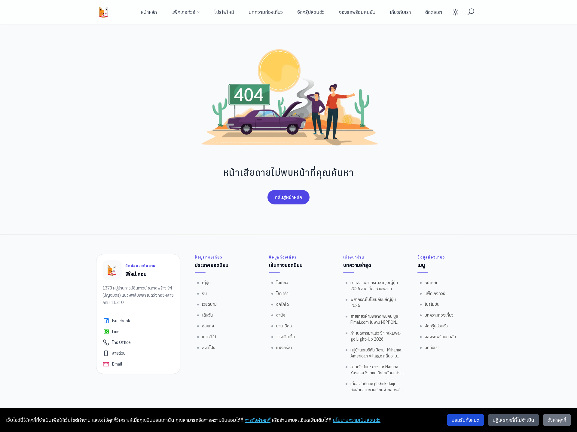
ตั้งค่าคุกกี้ (557, 420)
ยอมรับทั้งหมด (465, 420)
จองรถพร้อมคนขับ (357, 12)
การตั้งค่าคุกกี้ (257, 420)
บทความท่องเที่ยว (266, 12)
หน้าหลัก (149, 12)
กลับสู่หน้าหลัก (288, 197)
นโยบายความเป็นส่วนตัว (356, 420)
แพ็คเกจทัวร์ (183, 12)
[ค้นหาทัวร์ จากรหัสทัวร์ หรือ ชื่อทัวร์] (470, 12)
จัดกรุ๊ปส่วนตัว (311, 12)
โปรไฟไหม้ (224, 12)
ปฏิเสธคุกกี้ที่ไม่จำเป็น (513, 420)
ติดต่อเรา (433, 12)
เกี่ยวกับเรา (400, 12)
